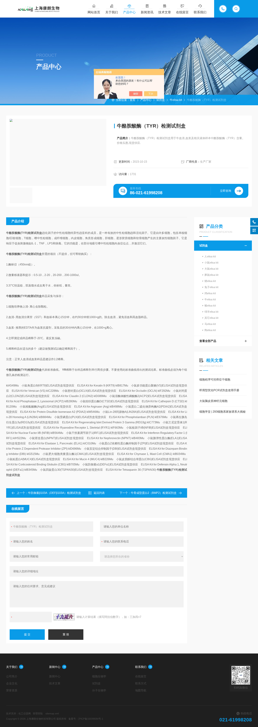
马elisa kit (210, 323)
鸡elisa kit (210, 293)
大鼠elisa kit (211, 268)
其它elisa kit (211, 317)
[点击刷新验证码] (64, 617)
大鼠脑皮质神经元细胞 (213, 400)
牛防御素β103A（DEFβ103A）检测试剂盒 (54, 492)
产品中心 (129, 12)
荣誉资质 (11, 690)
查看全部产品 (207, 340)
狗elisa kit (210, 330)
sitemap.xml (52, 713)
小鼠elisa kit (211, 262)
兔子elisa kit (211, 287)
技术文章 (164, 12)
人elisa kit (210, 256)
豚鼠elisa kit (211, 274)
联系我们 (200, 12)
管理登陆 (38, 713)
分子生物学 (99, 690)
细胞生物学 (99, 676)
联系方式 (140, 683)
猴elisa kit (210, 305)
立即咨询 (225, 190)
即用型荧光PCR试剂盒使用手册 (219, 390)
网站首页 (94, 12)
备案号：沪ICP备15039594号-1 (85, 718)
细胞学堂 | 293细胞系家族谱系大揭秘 (222, 411)
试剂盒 (160, 99)
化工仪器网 (24, 713)
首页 (132, 99)
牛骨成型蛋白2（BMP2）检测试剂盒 (154, 492)
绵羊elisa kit (211, 311)
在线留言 (182, 12)
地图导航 (140, 690)
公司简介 (11, 676)
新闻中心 (54, 666)
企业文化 (11, 683)
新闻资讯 (147, 12)
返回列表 (99, 492)
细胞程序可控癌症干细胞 (214, 379)
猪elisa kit (210, 280)
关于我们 (111, 12)
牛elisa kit (176, 99)
